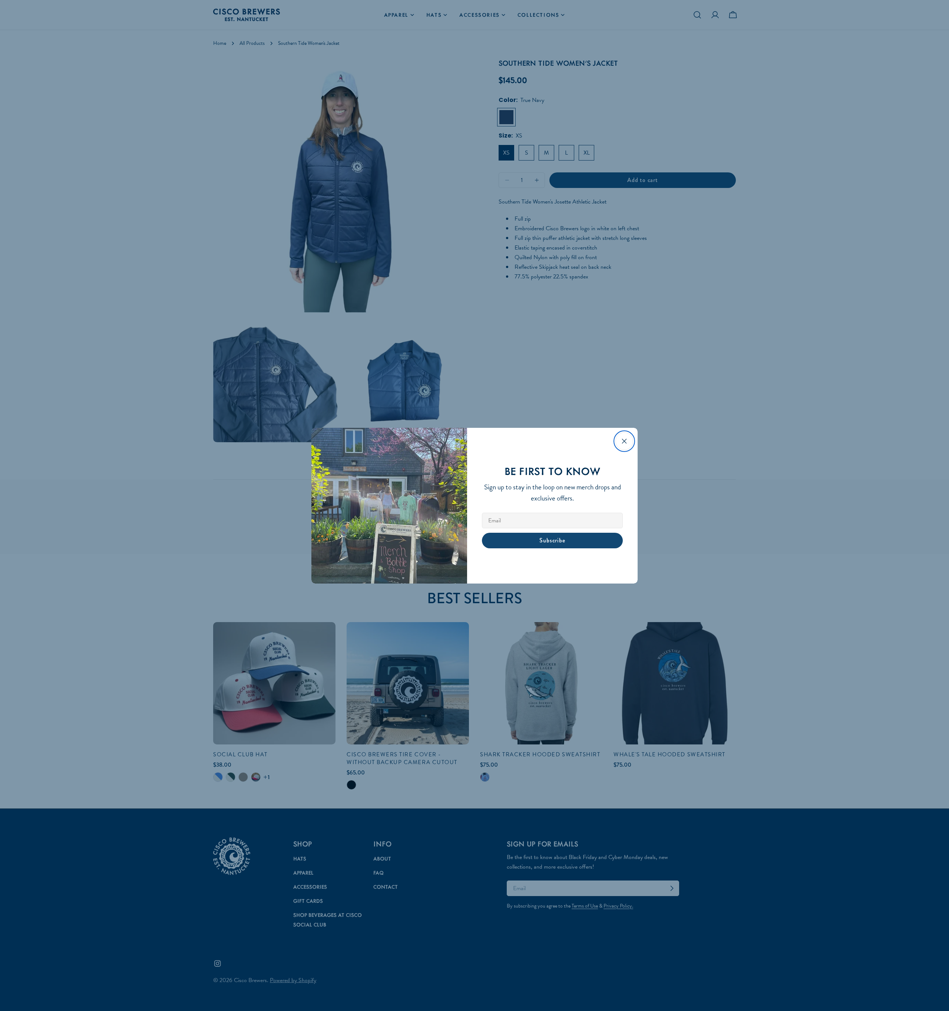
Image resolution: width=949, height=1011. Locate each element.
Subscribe (552, 540)
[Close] (624, 441)
